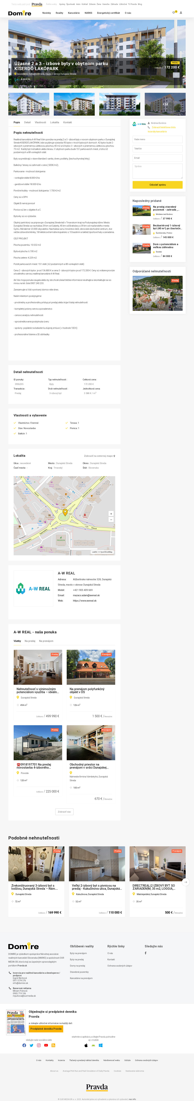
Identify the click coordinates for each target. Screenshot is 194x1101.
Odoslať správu (158, 184)
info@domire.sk (20, 983)
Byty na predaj (77, 959)
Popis (17, 122)
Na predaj (30, 641)
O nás (128, 13)
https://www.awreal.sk (85, 600)
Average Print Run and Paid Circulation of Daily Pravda (86, 1071)
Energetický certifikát (108, 13)
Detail (27, 122)
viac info (132, 1099)
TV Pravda (132, 4)
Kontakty (50, 1060)
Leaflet (94, 552)
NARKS (88, 13)
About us (54, 1071)
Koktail (85, 4)
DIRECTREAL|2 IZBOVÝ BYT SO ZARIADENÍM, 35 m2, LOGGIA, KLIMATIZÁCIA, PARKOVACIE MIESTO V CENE (154, 887)
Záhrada (114, 4)
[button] (111, 519)
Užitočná (123, 4)
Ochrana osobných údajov (119, 966)
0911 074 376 (19, 980)
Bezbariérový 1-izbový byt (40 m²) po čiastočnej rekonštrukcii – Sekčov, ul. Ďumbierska (168, 230)
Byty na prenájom (78, 953)
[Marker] (62, 509)
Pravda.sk (22, 965)
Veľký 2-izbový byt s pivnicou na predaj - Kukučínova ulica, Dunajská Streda (96, 887)
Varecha (105, 4)
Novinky (46, 13)
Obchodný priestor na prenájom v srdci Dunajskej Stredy (88, 766)
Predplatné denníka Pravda (46, 1028)
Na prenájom (46, 641)
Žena (99, 4)
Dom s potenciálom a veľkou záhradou (165, 246)
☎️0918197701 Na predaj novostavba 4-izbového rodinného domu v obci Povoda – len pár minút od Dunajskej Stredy (35, 766)
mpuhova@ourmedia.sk (24, 996)
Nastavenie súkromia (135, 1071)
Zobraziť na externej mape (98, 456)
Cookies (117, 1071)
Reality (59, 13)
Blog (140, 4)
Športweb (70, 4)
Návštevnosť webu (112, 1060)
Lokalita (54, 122)
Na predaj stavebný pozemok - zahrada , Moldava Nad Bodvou (165, 209)
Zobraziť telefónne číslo (164, 127)
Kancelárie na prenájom (81, 978)
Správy (62, 4)
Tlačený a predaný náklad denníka (84, 1060)
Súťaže (127, 1060)
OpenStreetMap (106, 552)
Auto (78, 4)
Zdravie (92, 4)
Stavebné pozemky (79, 972)
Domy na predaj (77, 966)
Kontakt (67, 122)
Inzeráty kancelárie (157, 131)
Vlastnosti (40, 122)
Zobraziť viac (64, 811)
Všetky (17, 641)
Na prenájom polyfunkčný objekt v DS (87, 690)
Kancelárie (74, 13)
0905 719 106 (19, 993)
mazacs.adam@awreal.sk (86, 595)
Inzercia (61, 1060)
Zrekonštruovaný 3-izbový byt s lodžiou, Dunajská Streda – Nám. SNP (33, 887)
